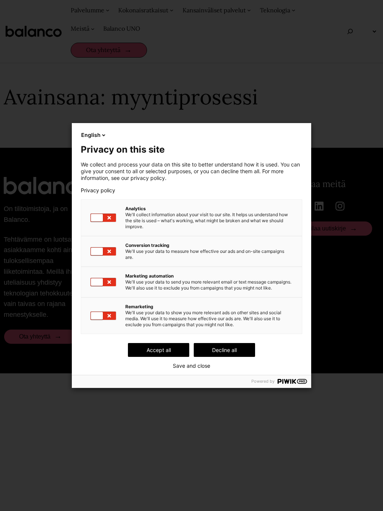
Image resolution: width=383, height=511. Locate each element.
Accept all (159, 350)
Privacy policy (98, 190)
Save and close (191, 366)
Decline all (224, 350)
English (91, 135)
